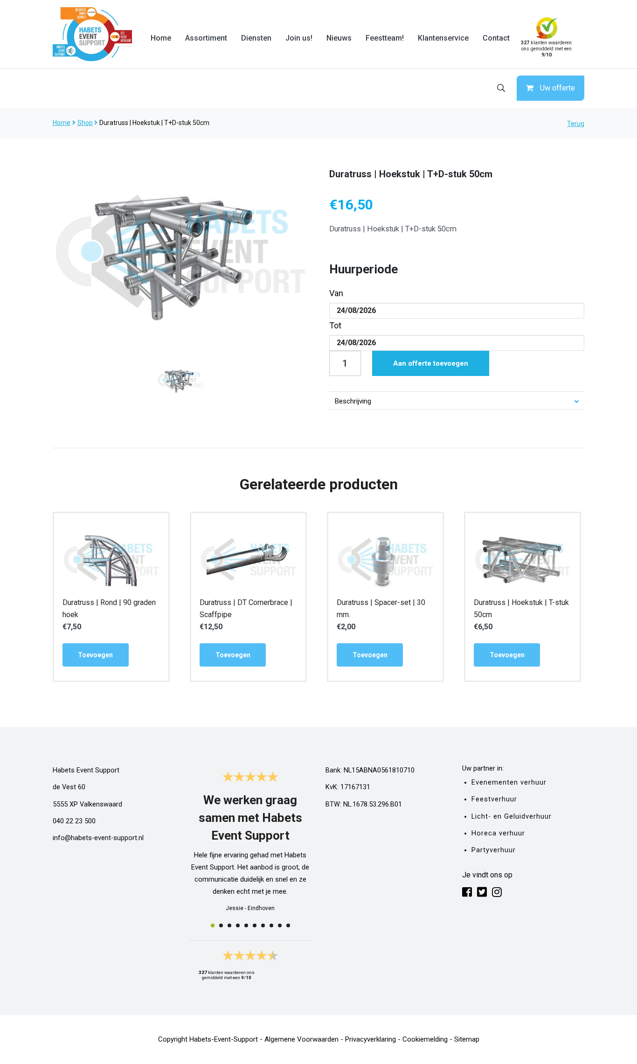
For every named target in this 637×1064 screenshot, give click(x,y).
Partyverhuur (493, 850)
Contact (496, 38)
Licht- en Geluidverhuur (511, 817)
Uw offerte (557, 87)
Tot (335, 325)
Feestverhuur (494, 799)
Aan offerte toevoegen (430, 363)
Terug (575, 123)
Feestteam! (385, 38)
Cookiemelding (425, 1039)
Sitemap (466, 1039)
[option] (180, 251)
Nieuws (339, 38)
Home (161, 38)
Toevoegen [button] (95, 655)
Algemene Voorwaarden (301, 1039)
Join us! (298, 38)
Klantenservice (443, 38)
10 (288, 925)
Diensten (256, 38)
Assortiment (206, 38)
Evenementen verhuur (509, 782)
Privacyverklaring (370, 1039)
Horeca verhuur (498, 833)
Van (336, 293)
